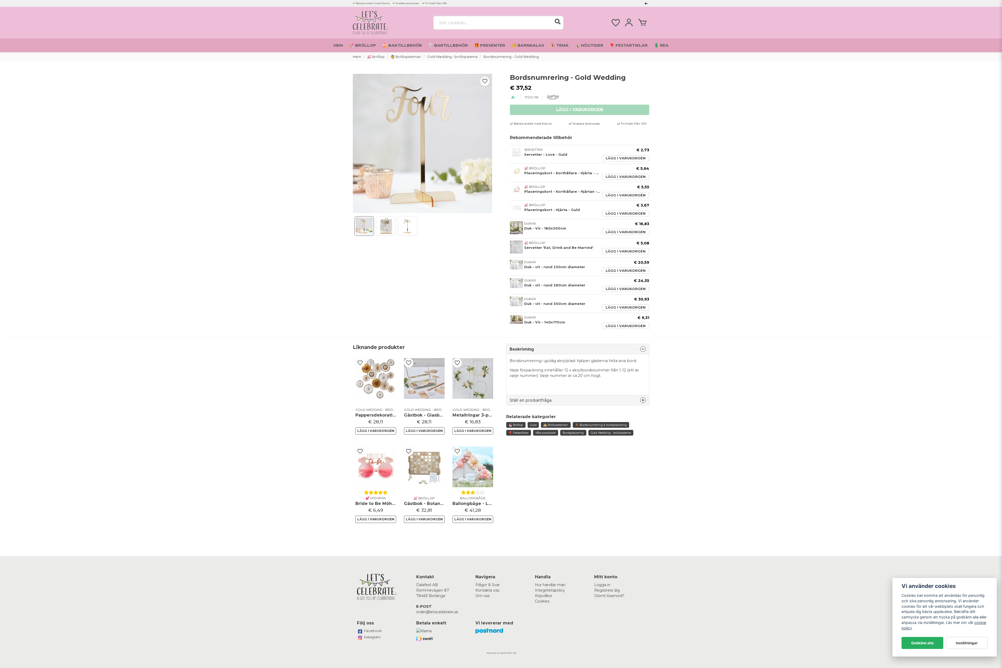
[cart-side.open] (642, 22)
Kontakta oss (487, 590)
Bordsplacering (573, 433)
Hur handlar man (550, 584)
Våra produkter (545, 433)
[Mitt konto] (629, 22)
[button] (646, 3)
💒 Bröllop (362, 45)
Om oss (482, 595)
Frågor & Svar (487, 584)
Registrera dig (607, 590)
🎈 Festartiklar (629, 45)
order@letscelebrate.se (437, 612)
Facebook (373, 631)
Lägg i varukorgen (626, 158)
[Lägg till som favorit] (615, 22)
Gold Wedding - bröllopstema (452, 57)
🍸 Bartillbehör (448, 45)
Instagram (372, 637)
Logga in (602, 584)
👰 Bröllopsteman (406, 57)
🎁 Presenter (489, 45)
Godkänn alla (922, 643)
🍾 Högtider (589, 45)
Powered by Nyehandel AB (501, 653)
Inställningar (967, 643)
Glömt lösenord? (609, 595)
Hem (338, 45)
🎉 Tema (559, 45)
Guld (533, 425)
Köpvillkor (543, 595)
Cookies (542, 601)
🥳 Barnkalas (527, 45)
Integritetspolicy (550, 590)
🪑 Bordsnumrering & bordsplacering (601, 425)
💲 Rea (661, 45)
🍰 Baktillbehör (402, 45)
